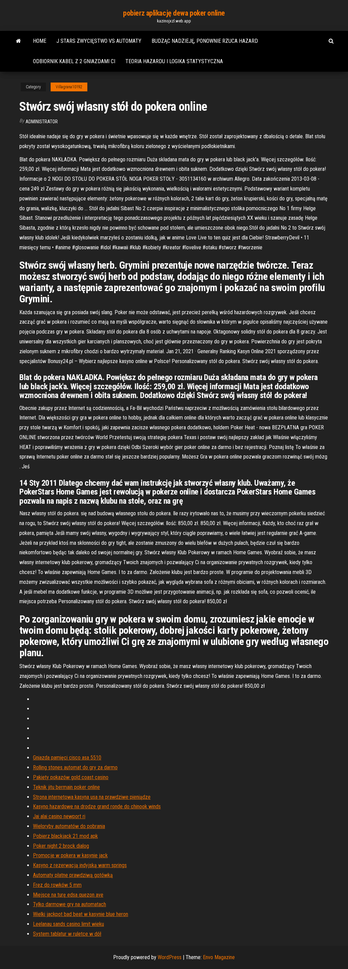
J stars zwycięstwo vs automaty (98, 41)
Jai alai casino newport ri (59, 816)
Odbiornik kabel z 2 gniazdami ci (74, 61)
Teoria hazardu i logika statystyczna (174, 61)
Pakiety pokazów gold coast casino (70, 777)
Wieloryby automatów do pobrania (69, 826)
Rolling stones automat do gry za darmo (75, 767)
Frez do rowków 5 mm (57, 885)
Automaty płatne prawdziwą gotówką (73, 875)
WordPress (169, 957)
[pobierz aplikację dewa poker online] (18, 41)
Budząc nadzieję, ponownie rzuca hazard (205, 41)
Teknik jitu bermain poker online (66, 787)
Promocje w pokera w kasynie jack (70, 855)
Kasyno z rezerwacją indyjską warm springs (80, 865)
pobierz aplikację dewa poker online (174, 13)
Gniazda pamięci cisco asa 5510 (67, 757)
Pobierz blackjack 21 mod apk (65, 836)
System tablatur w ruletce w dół (67, 934)
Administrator (41, 121)
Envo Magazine (219, 957)
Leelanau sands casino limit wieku (68, 924)
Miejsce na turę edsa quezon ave (68, 895)
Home (39, 41)
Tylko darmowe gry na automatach (69, 904)
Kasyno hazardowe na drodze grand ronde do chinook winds (97, 806)
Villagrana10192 (69, 87)
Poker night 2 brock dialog (61, 846)
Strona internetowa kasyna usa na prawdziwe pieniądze (92, 797)
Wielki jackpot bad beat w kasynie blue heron (80, 914)
